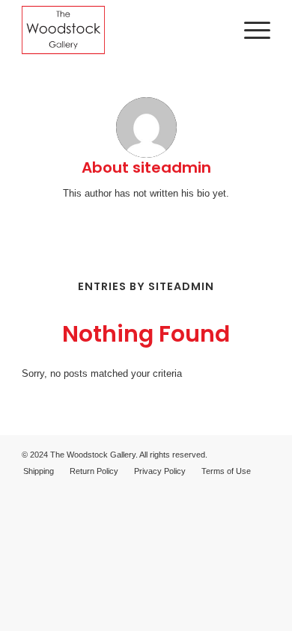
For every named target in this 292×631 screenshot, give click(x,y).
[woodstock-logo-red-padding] (121, 30)
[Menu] (249, 30)
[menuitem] (249, 30)
